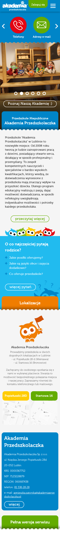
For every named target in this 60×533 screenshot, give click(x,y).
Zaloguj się (38, 4)
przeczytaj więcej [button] (30, 219)
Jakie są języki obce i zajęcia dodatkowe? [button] (29, 266)
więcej (14, 504)
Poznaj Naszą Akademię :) (30, 103)
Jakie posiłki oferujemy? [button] (26, 257)
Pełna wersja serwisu (30, 522)
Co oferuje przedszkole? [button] (26, 274)
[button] (20, 287)
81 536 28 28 (22, 487)
